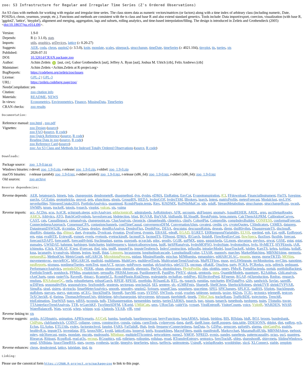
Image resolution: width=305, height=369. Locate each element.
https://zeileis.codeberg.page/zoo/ (54, 82)
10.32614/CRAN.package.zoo (52, 57)
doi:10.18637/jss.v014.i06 (22, 25)
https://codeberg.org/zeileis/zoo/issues (57, 72)
